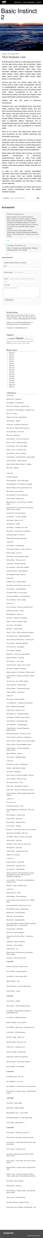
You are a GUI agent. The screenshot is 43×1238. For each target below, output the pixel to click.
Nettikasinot (17, 2)
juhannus (14, 341)
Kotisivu (19, 278)
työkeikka (20, 343)
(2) (11, 355)
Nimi (5, 266)
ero (24, 338)
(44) (11, 353)
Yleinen (19, 338)
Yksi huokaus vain (14, 57)
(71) (11, 387)
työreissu (24, 343)
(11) (11, 363)
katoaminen (18, 341)
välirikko (28, 343)
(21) (11, 365)
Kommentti (7, 285)
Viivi (8, 245)
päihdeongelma (23, 341)
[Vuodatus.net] (8, 1233)
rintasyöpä (28, 341)
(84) (11, 376)
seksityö (8, 343)
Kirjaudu (38, 2)
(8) (11, 357)
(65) (11, 378)
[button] (21, 2)
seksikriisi (32, 341)
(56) (11, 382)
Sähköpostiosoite (14, 272)
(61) (11, 372)
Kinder (7, 338)
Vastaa (8, 240)
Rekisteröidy (31, 2)
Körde (12, 338)
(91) (11, 380)
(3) (11, 361)
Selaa (25, 2)
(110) (12, 384)
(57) (11, 368)
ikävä (11, 341)
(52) (11, 374)
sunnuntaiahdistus (14, 343)
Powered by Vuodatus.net (34, 1235)
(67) (11, 370)
